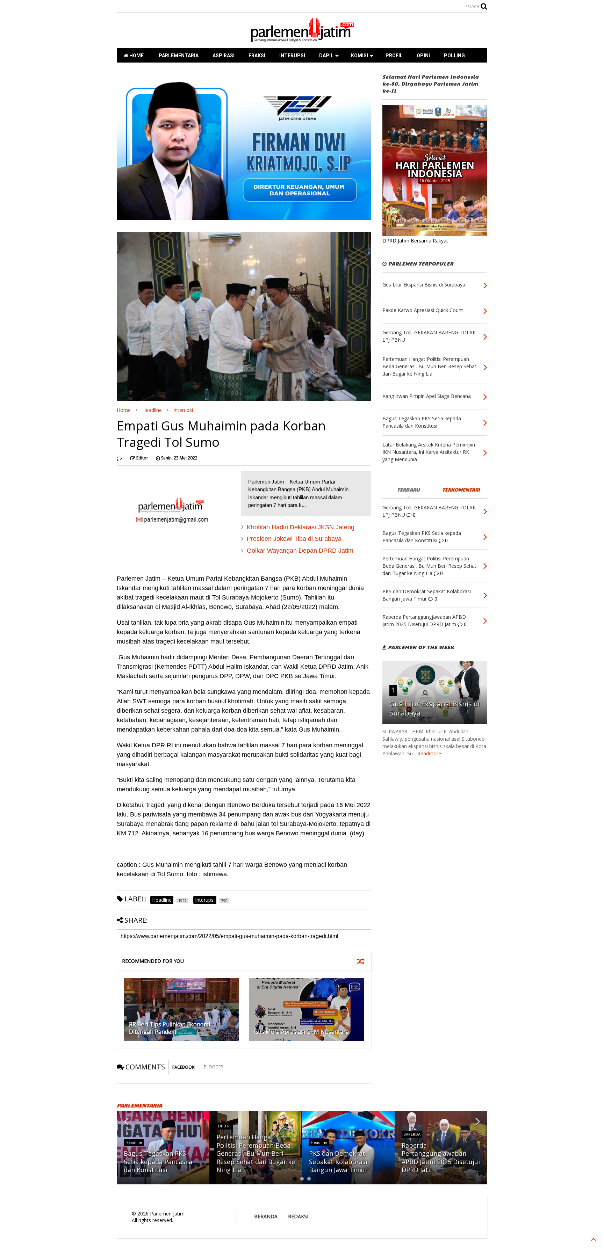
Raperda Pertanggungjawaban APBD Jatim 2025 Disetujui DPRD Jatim (441, 1157)
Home (124, 410)
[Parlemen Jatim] (302, 39)
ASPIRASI (224, 55)
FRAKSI (257, 55)
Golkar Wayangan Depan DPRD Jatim (300, 550)
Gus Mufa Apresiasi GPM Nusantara (301, 1032)
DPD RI (224, 1125)
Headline (152, 410)
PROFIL (394, 55)
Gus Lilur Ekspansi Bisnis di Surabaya (434, 708)
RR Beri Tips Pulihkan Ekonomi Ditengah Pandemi (169, 1028)
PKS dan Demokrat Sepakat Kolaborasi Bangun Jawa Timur (338, 1161)
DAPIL (326, 55)
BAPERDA (411, 1134)
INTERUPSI (292, 55)
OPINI (423, 55)
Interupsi (183, 410)
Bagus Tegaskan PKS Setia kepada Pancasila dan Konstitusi (158, 1161)
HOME (136, 55)
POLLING (454, 55)
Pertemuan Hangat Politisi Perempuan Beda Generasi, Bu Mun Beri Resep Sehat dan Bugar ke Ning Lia (255, 1153)
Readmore (429, 753)
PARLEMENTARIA (178, 55)
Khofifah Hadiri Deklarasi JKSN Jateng (300, 527)
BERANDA (266, 1216)
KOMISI (359, 55)
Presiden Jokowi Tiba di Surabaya (294, 538)
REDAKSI (298, 1216)
